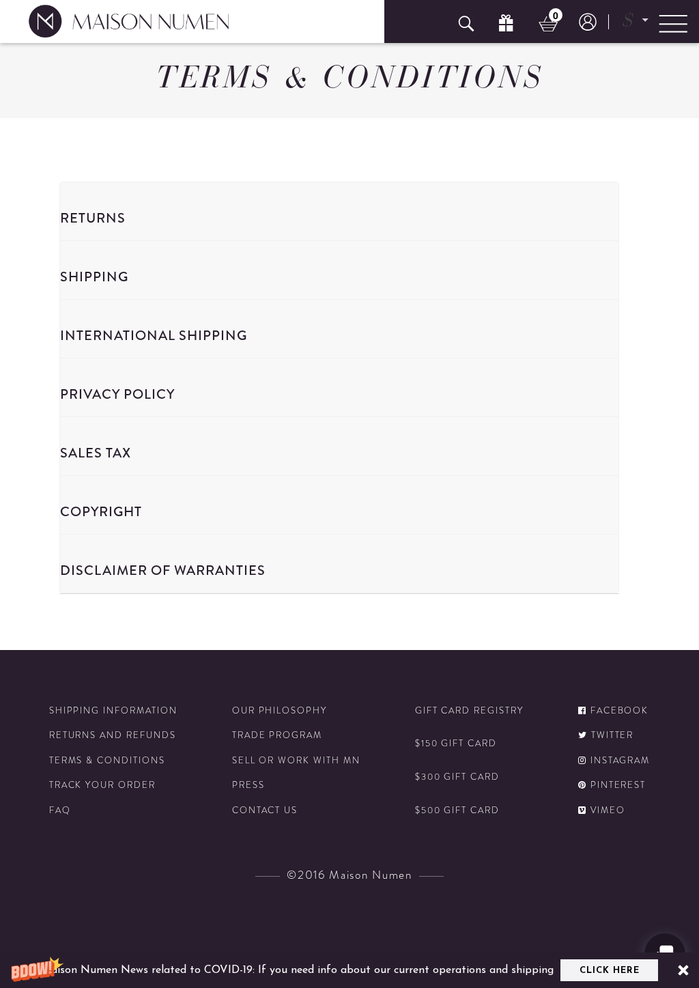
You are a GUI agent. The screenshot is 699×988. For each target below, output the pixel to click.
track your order (102, 785)
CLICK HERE (610, 970)
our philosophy (279, 711)
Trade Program (277, 735)
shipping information (113, 711)
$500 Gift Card (457, 810)
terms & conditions (107, 760)
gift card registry (469, 711)
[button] (349, 970)
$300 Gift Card (457, 777)
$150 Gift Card (456, 743)
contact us (265, 810)
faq (60, 810)
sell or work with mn (296, 760)
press (248, 785)
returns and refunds (112, 735)
